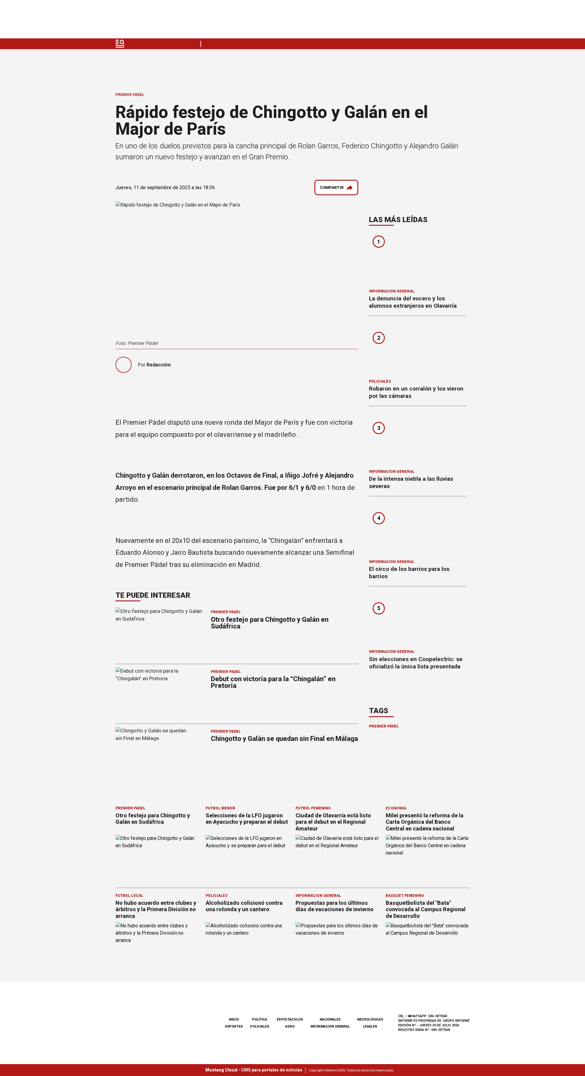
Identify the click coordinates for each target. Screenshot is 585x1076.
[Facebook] (422, 21)
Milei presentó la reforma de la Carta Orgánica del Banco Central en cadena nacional (424, 822)
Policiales (380, 381)
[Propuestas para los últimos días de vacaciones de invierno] (338, 945)
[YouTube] (450, 21)
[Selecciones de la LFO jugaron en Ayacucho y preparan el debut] (248, 858)
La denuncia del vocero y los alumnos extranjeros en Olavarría (413, 302)
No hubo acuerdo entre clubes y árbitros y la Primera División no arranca (155, 909)
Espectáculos (290, 1019)
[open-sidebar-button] (120, 44)
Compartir (332, 187)
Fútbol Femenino (313, 808)
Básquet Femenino (405, 895)
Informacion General (391, 291)
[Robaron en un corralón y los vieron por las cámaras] (417, 349)
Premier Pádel (129, 95)
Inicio (234, 1019)
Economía (396, 808)
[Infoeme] (154, 21)
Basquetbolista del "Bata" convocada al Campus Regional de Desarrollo (426, 909)
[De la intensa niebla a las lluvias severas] (417, 439)
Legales (370, 1026)
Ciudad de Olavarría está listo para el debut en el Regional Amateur (333, 822)
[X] (465, 21)
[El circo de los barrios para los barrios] (417, 529)
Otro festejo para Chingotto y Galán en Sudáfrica (269, 623)
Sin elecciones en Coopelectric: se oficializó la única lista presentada (416, 663)
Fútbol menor (220, 808)
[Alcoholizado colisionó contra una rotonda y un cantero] (248, 945)
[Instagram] (436, 21)
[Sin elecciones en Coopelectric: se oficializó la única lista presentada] (417, 620)
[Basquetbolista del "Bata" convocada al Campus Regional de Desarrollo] (428, 945)
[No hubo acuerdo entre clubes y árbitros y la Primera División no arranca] (157, 945)
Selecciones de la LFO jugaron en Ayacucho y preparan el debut (247, 818)
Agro (290, 1026)
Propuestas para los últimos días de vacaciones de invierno (335, 906)
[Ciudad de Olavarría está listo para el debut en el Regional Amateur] (338, 858)
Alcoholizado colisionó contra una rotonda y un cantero (244, 906)
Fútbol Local (129, 895)
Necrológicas (370, 1019)
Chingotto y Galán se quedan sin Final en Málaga (284, 738)
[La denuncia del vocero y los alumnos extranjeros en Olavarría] (417, 259)
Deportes (234, 1026)
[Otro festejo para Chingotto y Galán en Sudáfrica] (157, 858)
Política (259, 1019)
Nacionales (330, 1019)
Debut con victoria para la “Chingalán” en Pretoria (273, 682)
